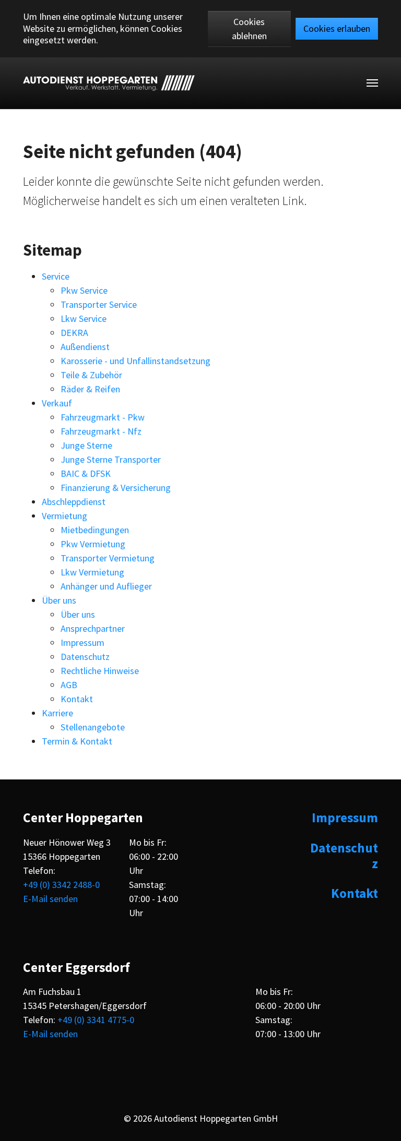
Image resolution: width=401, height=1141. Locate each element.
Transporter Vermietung (108, 558)
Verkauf (57, 403)
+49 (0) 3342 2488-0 (61, 885)
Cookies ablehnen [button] (249, 29)
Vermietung (64, 516)
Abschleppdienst (73, 502)
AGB (69, 685)
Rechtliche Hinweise (100, 671)
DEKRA (74, 333)
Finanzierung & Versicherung (116, 488)
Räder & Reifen (90, 389)
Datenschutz (85, 657)
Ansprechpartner (93, 628)
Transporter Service (99, 304)
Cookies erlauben (336, 28)
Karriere (57, 713)
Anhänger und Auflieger (106, 586)
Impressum (82, 642)
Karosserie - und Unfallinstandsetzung (135, 361)
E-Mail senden (50, 899)
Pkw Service (84, 290)
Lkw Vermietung (92, 572)
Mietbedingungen (95, 530)
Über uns (59, 600)
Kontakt (77, 699)
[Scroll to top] (384, 1124)
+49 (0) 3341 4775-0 (95, 1020)
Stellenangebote (93, 727)
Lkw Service (84, 319)
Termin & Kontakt (77, 741)
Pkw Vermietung (93, 544)
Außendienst (85, 347)
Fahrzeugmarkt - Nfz (101, 431)
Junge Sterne (86, 445)
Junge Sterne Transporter (111, 459)
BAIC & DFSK (86, 473)
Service (55, 276)
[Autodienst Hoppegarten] (109, 82)
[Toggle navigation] (372, 83)
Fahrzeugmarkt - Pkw (103, 417)
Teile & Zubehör (91, 375)
